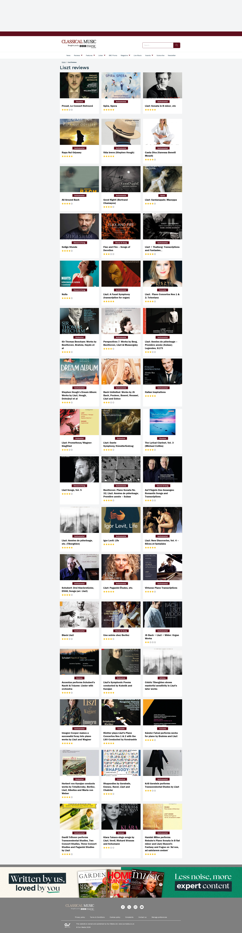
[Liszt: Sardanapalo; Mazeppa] (162, 179)
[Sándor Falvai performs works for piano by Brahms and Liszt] (162, 712)
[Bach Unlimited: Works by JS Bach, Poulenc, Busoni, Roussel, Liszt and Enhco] (121, 372)
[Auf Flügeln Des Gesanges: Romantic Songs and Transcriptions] (162, 469)
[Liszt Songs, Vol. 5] (79, 469)
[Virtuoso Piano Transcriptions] (162, 567)
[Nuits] (79, 274)
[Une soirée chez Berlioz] (121, 614)
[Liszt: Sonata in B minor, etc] (162, 85)
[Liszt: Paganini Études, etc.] (121, 567)
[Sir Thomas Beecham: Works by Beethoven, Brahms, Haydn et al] (79, 321)
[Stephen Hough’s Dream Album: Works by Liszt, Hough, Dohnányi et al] (79, 372)
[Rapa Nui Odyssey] (79, 132)
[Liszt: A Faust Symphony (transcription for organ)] (121, 274)
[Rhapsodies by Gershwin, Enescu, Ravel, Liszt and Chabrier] (121, 763)
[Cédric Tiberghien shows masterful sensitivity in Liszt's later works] (162, 662)
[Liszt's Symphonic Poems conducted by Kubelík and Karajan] (121, 662)
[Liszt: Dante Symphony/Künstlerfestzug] (121, 422)
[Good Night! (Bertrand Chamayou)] (121, 179)
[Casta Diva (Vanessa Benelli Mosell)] (162, 132)
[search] (176, 45)
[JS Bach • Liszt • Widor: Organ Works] (162, 614)
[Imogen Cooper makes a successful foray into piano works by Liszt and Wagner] (79, 712)
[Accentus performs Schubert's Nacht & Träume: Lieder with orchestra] (79, 662)
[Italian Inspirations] (162, 372)
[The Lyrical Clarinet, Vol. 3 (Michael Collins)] (162, 422)
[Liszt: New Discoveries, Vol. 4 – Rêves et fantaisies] (162, 520)
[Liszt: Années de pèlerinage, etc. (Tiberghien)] (79, 520)
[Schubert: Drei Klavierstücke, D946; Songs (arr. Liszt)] (79, 567)
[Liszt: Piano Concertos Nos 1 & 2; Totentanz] (162, 274)
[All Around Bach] (79, 179)
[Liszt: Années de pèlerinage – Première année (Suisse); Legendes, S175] (162, 321)
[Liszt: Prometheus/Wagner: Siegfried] (79, 422)
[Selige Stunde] (79, 226)
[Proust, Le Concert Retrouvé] (79, 85)
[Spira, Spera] (121, 85)
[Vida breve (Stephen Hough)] (121, 132)
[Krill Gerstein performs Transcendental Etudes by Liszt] (162, 763)
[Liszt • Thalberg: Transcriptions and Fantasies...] (162, 226)
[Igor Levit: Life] (121, 520)
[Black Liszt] (79, 614)
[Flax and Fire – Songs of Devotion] (121, 226)
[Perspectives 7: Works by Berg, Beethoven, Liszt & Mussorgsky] (121, 321)
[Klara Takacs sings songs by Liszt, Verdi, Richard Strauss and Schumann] (121, 817)
